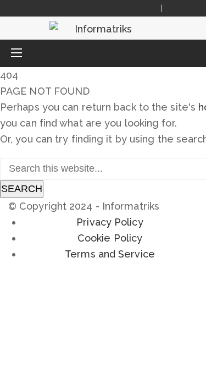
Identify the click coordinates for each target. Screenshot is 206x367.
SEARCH (21, 188)
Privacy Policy (109, 222)
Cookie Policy (109, 238)
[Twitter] (189, 8)
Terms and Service (110, 254)
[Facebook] (176, 8)
